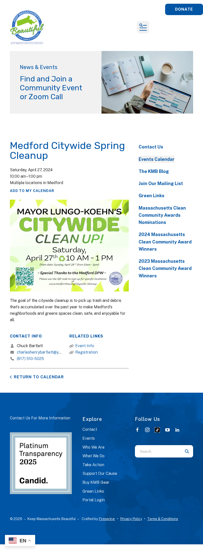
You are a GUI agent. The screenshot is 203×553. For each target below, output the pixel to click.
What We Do (93, 456)
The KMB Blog (154, 171)
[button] (143, 27)
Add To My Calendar (32, 191)
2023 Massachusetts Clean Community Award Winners (165, 268)
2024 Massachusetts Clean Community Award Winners (165, 242)
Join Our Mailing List (161, 183)
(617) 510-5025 (30, 358)
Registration (86, 352)
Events (88, 438)
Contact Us (151, 146)
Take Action (93, 464)
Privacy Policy (131, 519)
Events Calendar (157, 159)
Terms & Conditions (162, 519)
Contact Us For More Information (40, 418)
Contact (89, 429)
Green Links (151, 195)
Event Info (84, 345)
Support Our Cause (99, 473)
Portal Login (93, 500)
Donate (184, 9)
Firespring (107, 519)
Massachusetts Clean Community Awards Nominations (162, 215)
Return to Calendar (39, 377)
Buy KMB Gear (95, 482)
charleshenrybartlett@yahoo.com (46, 352)
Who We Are (93, 447)
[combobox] (158, 451)
